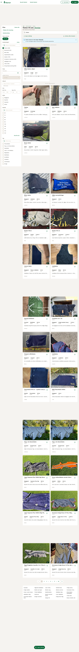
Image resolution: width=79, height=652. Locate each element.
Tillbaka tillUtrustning (8, 30)
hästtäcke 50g (59, 592)
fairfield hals (59, 587)
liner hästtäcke (59, 594)
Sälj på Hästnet (33, 2)
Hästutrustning (6, 33)
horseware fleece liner (28, 597)
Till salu (5, 38)
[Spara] (47, 69)
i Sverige (37, 28)
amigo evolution (38, 596)
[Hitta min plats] (18, 73)
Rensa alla (17, 27)
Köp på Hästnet (23, 2)
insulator (26, 587)
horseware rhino (70, 589)
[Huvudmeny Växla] (1, 2)
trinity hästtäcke (38, 592)
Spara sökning (28, 36)
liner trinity (47, 587)
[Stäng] (76, 40)
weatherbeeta (48, 592)
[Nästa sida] (62, 581)
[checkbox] (3, 48)
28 (58, 581)
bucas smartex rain (71, 597)
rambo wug (47, 589)
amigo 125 (47, 597)
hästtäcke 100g (27, 594)
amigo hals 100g (59, 596)
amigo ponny (70, 587)
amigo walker (27, 589)
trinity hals (69, 595)
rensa (18, 42)
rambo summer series (48, 595)
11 (54, 581)
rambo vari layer (38, 589)
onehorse (36, 594)
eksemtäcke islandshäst (69, 593)
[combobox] (10, 73)
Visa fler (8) (16, 135)
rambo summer (59, 589)
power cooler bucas (28, 592)
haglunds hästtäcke (38, 587)
